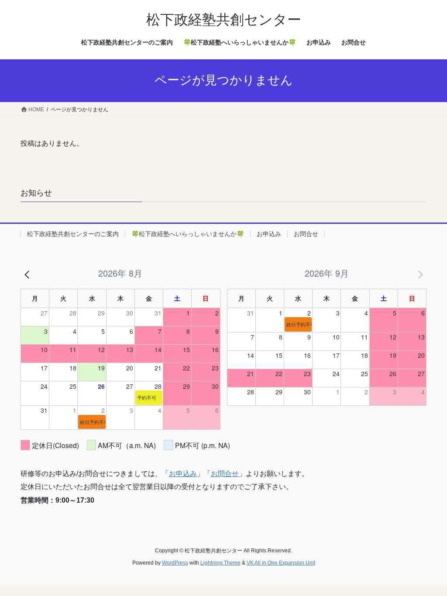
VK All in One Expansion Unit (281, 563)
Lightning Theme (220, 563)
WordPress (175, 563)
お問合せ (306, 233)
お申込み (269, 233)
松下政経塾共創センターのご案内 (73, 233)
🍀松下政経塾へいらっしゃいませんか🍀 (187, 233)
